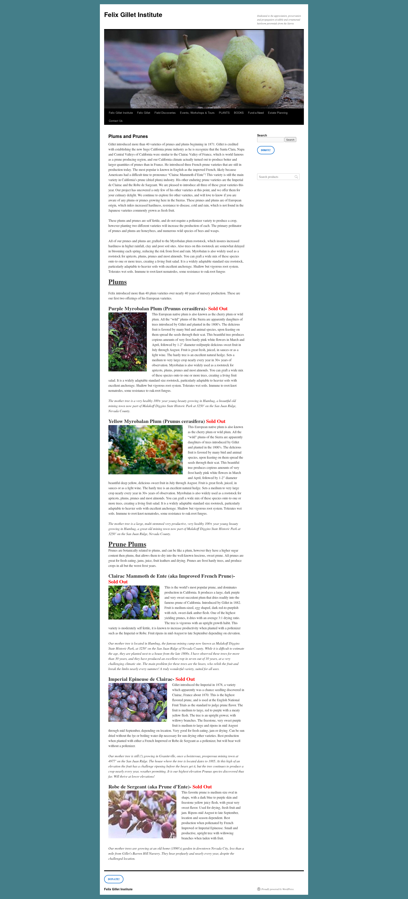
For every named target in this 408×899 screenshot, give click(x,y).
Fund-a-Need (256, 113)
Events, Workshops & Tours (197, 113)
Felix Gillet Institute (133, 14)
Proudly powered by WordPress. (277, 889)
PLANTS (224, 113)
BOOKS (239, 113)
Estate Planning (278, 113)
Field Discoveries (165, 113)
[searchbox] (278, 176)
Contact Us (116, 121)
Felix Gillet (143, 113)
